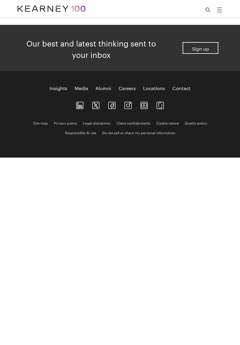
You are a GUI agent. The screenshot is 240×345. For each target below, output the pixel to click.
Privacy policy (65, 122)
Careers (127, 87)
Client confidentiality (133, 122)
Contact (181, 87)
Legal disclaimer (97, 122)
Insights (58, 87)
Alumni (103, 87)
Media (81, 87)
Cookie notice (167, 122)
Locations (154, 87)
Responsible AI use (80, 132)
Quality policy (196, 122)
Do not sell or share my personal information (138, 132)
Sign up (200, 48)
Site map (40, 122)
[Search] (207, 10)
